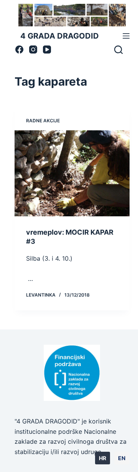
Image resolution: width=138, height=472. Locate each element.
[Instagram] (33, 49)
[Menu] (126, 35)
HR (102, 458)
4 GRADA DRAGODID (59, 36)
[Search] (118, 49)
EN (121, 458)
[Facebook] (19, 49)
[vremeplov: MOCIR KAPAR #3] (72, 173)
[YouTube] (47, 49)
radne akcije (43, 120)
